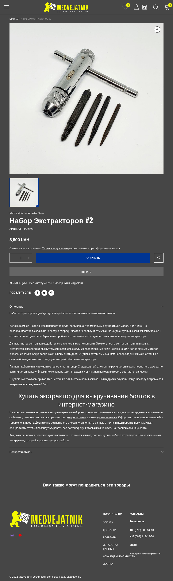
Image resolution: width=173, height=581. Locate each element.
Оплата (108, 522)
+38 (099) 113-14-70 (142, 536)
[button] (13, 257)
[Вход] (135, 7)
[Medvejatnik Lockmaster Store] (66, 7)
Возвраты (109, 537)
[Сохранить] (51, 293)
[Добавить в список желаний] (159, 258)
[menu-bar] (6, 7)
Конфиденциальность (113, 556)
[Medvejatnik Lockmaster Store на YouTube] (20, 535)
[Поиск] (155, 7)
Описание (16, 306)
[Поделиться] (37, 293)
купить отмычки (107, 417)
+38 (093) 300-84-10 (142, 530)
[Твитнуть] (44, 293)
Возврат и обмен (20, 452)
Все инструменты (40, 283)
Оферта (108, 563)
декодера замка (76, 417)
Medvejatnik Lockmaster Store (26, 213)
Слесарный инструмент (68, 283)
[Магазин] (144, 7)
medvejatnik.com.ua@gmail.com (145, 553)
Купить (86, 271)
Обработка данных (110, 547)
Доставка (109, 530)
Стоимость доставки (55, 248)
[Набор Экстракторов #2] (86, 98)
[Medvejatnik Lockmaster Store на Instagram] (12, 535)
